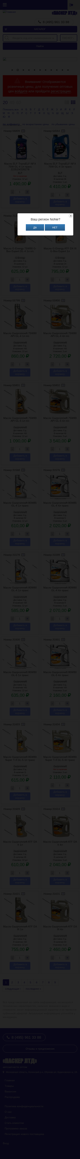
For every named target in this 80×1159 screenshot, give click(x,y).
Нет (54, 227)
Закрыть (70, 215)
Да (35, 227)
